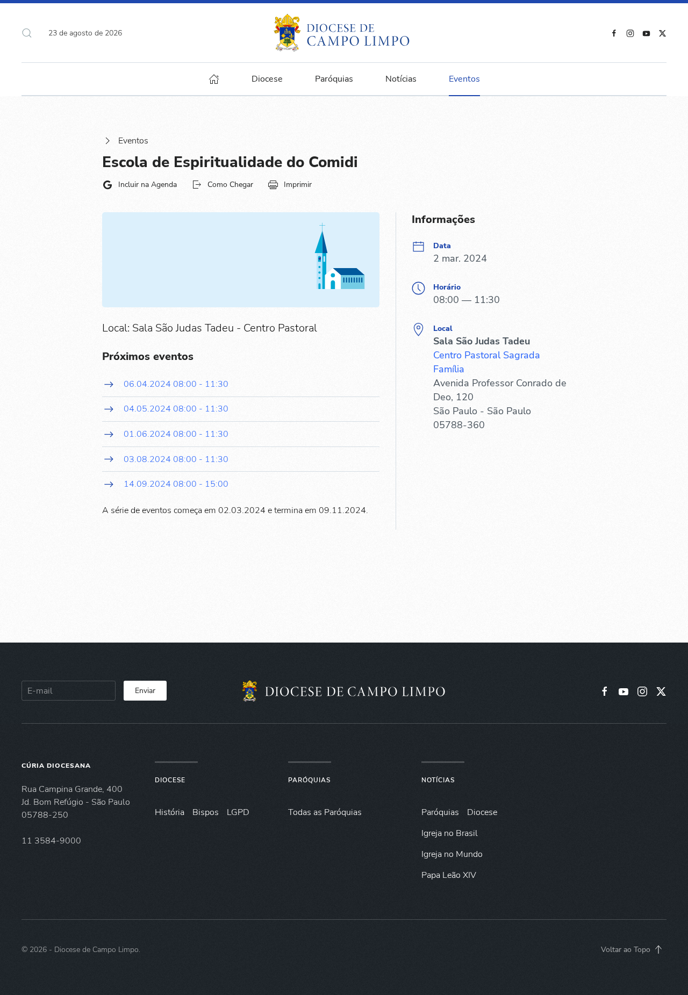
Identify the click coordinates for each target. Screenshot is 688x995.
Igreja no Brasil (449, 833)
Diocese (170, 780)
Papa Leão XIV (448, 875)
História (169, 812)
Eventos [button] (464, 79)
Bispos (205, 812)
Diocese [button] (267, 79)
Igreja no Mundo (452, 854)
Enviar (145, 691)
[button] (27, 32)
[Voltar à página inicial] (344, 33)
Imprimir (298, 184)
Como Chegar (230, 184)
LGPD (238, 812)
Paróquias (334, 79)
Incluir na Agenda (147, 184)
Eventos (133, 141)
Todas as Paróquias (325, 812)
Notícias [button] (401, 79)
